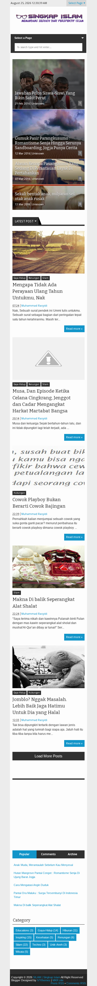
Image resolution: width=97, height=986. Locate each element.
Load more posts (48, 756)
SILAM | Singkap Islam (46, 977)
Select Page (75, 3)
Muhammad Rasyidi (34, 305)
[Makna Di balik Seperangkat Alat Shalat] (48, 567)
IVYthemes (43, 980)
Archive (72, 854)
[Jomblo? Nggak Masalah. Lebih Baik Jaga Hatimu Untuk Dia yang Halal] (48, 667)
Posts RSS (57, 983)
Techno (36, 944)
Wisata (20, 951)
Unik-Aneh (56, 944)
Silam (45, 278)
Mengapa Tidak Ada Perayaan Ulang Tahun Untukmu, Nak (37, 291)
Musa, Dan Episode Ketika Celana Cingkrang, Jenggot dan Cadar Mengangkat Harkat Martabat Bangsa (41, 401)
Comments (48, 854)
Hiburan (67, 930)
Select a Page (23, 37)
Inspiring (21, 937)
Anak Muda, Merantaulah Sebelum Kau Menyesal (43, 864)
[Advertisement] (48, 811)
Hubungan (19, 493)
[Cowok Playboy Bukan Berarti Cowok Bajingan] (48, 467)
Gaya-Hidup (19, 278)
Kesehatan (42, 937)
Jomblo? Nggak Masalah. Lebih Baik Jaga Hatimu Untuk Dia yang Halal (39, 706)
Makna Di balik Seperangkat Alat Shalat (43, 603)
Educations (22, 930)
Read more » (74, 328)
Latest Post (24, 221)
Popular (24, 854)
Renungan (34, 278)
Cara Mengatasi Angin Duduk (31, 884)
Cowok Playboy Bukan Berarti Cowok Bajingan (38, 503)
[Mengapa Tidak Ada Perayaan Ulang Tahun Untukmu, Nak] (48, 252)
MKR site (57, 980)
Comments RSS (76, 983)
